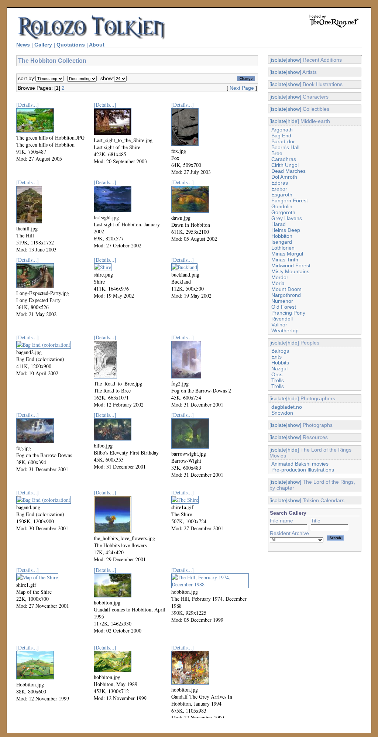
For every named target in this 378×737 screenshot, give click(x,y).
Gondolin (281, 206)
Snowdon (282, 413)
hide (293, 121)
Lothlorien (283, 248)
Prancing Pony (288, 313)
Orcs (276, 374)
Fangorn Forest (289, 200)
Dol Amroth (284, 177)
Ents (276, 357)
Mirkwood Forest (290, 265)
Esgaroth (281, 195)
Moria (278, 283)
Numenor (282, 301)
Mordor (279, 277)
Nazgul (279, 368)
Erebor (279, 189)
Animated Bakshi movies (300, 464)
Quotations (70, 45)
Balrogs (280, 351)
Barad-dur (283, 141)
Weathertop (285, 330)
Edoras (279, 183)
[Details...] (27, 104)
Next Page (242, 88)
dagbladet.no (286, 407)
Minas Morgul (287, 254)
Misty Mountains (290, 271)
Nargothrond (286, 295)
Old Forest (283, 307)
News (23, 45)
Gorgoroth (283, 212)
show (294, 60)
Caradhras (283, 159)
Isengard (281, 242)
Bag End (281, 135)
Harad (278, 224)
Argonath (282, 130)
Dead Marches (288, 171)
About (96, 45)
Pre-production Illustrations (302, 470)
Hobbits (280, 363)
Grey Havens (286, 218)
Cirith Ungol (285, 165)
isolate (278, 60)
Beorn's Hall (285, 147)
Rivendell (282, 319)
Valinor (279, 325)
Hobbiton (281, 236)
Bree (276, 153)
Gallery (43, 45)
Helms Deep (285, 230)
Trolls (277, 380)
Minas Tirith (284, 260)
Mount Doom (286, 289)
